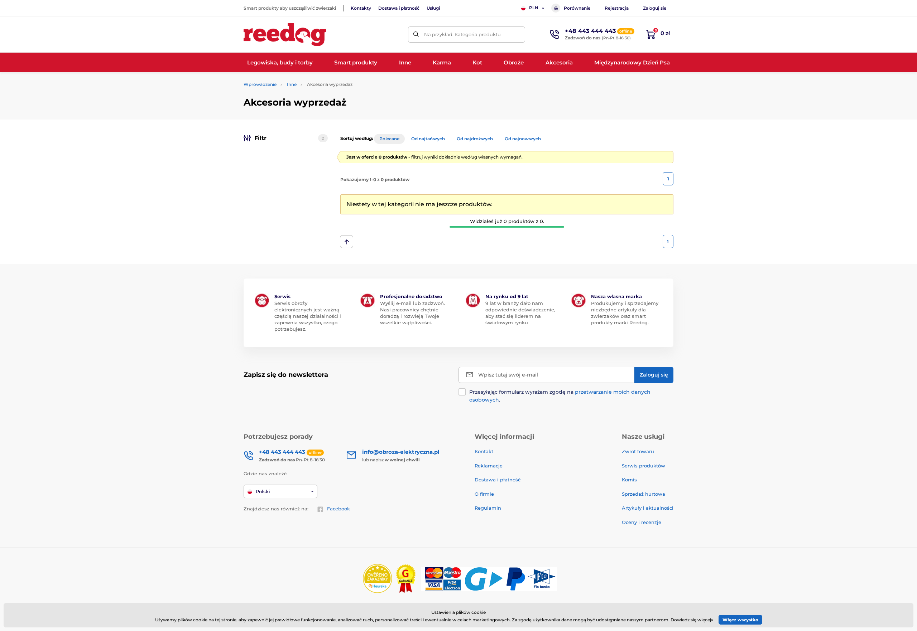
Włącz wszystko (740, 619)
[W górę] (346, 242)
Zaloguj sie (654, 8)
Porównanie (577, 8)
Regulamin (488, 508)
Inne (292, 84)
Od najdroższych (475, 138)
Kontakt (484, 451)
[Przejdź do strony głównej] (285, 34)
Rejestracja (617, 8)
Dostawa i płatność (398, 8)
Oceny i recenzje (641, 522)
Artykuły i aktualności (647, 508)
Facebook (338, 508)
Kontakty (361, 8)
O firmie (484, 494)
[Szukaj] (416, 34)
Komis (629, 479)
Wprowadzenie (260, 84)
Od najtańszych (428, 138)
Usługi (433, 8)
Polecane (389, 138)
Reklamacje (489, 466)
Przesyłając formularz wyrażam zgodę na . (559, 396)
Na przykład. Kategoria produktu (462, 34)
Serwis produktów (643, 466)
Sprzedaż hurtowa (643, 494)
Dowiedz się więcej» (692, 619)
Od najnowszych (523, 138)
